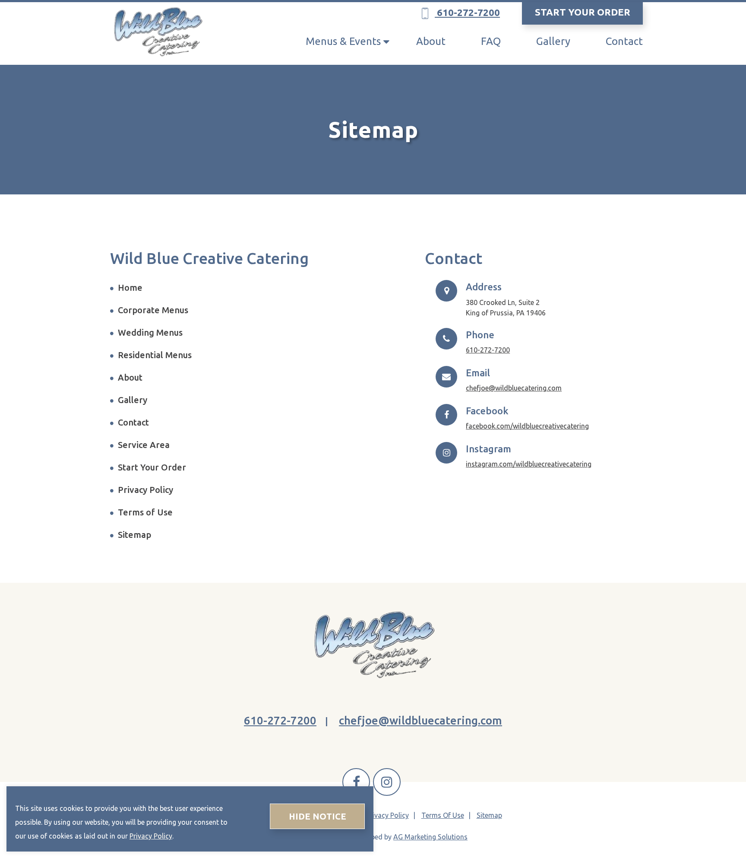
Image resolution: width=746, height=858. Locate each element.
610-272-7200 (467, 12)
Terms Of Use (442, 815)
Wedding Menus (150, 332)
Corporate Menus (153, 310)
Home (130, 287)
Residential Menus (155, 355)
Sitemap (134, 535)
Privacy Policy (145, 490)
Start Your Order (152, 467)
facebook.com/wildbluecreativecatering (527, 426)
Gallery (553, 41)
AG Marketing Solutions (430, 837)
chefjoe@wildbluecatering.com (514, 388)
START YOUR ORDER (582, 11)
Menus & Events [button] (343, 41)
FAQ (491, 41)
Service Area (144, 445)
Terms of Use (145, 512)
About (431, 41)
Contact (624, 41)
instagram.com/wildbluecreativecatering (528, 464)
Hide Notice (317, 816)
